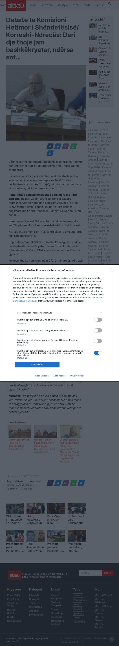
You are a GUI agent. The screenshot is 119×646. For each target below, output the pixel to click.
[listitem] (59, 312)
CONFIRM (37, 364)
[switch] (98, 320)
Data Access (59, 375)
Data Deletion (42, 375)
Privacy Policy (77, 375)
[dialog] (59, 323)
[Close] (113, 271)
